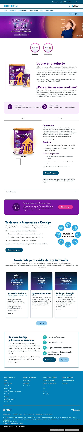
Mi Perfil (44, 391)
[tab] (23, 119)
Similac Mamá (7, 402)
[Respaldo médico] (75, 191)
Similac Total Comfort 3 (9, 399)
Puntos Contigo (26, 380)
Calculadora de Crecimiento (49, 380)
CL (77, 2)
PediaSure (6, 386)
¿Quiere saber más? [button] (72, 429)
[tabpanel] (41, 152)
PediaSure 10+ (7, 388)
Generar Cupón (26, 386)
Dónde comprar (46, 386)
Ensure (6, 380)
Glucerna (6, 394)
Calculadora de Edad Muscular (49, 383)
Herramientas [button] (12, 10)
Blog (44, 388)
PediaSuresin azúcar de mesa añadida (12, 391)
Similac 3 (6, 396)
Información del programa (68, 380)
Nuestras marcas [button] (23, 10)
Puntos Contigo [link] (34, 10)
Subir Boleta (26, 383)
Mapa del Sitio (46, 394)
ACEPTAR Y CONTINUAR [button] (57, 429)
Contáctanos (65, 383)
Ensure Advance (8, 383)
